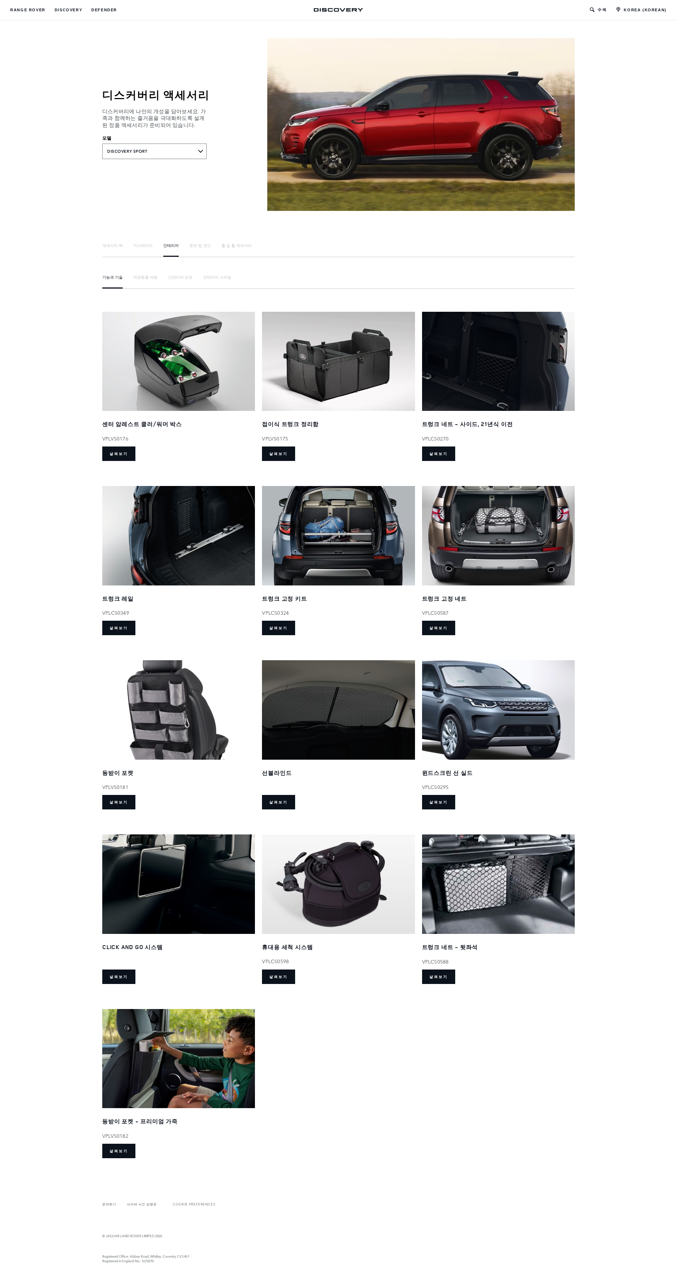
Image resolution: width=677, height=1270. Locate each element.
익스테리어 (143, 245)
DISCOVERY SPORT (127, 151)
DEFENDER (104, 10)
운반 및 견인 (200, 245)
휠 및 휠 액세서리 (236, 245)
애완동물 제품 (145, 277)
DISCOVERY (68, 10)
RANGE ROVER (27, 10)
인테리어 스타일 (217, 277)
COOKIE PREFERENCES (194, 1204)
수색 (602, 9)
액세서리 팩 (112, 245)
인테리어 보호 (180, 277)
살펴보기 (119, 453)
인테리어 (171, 245)
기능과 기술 (112, 277)
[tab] (112, 245)
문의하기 (109, 1204)
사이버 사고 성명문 (142, 1204)
